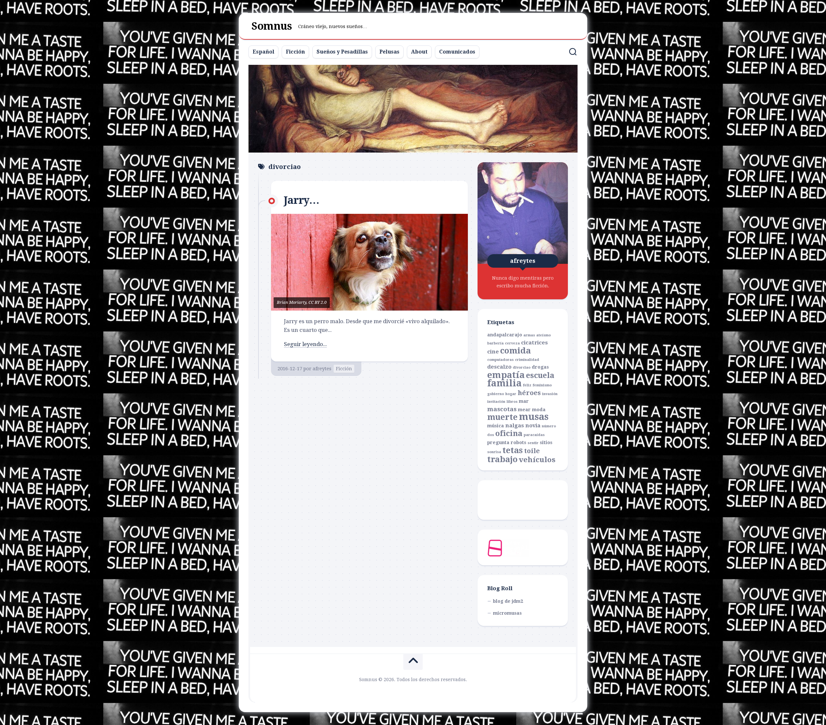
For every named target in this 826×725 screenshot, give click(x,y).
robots (518, 442)
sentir (533, 443)
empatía (506, 375)
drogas (540, 367)
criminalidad (527, 360)
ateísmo (543, 335)
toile (532, 451)
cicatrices (534, 343)
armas (529, 335)
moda (539, 409)
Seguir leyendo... (305, 344)
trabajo (502, 459)
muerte (502, 417)
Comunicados (457, 52)
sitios (546, 442)
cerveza (512, 343)
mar (524, 401)
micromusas (507, 613)
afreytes (322, 369)
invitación (496, 402)
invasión (550, 394)
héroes (529, 393)
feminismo (542, 385)
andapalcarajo (504, 334)
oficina (508, 433)
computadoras (500, 360)
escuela (540, 375)
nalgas (514, 425)
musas (534, 416)
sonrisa (494, 452)
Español (263, 52)
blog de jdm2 (508, 601)
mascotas (502, 409)
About (419, 52)
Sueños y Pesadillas (342, 52)
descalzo (499, 367)
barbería (495, 343)
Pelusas (389, 52)
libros (512, 402)
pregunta (498, 442)
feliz (527, 385)
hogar (510, 394)
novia (532, 425)
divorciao (521, 367)
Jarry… (301, 200)
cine (493, 352)
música (495, 425)
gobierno (495, 394)
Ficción (295, 52)
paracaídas (534, 435)
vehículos (537, 459)
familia (504, 383)
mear (524, 409)
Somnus (272, 26)
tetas (512, 450)
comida (515, 350)
